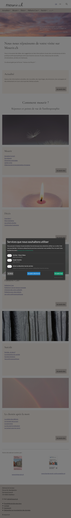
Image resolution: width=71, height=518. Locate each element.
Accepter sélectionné (34, 273)
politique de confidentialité (25, 250)
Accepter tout (59, 273)
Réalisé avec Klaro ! (58, 277)
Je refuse (10, 273)
